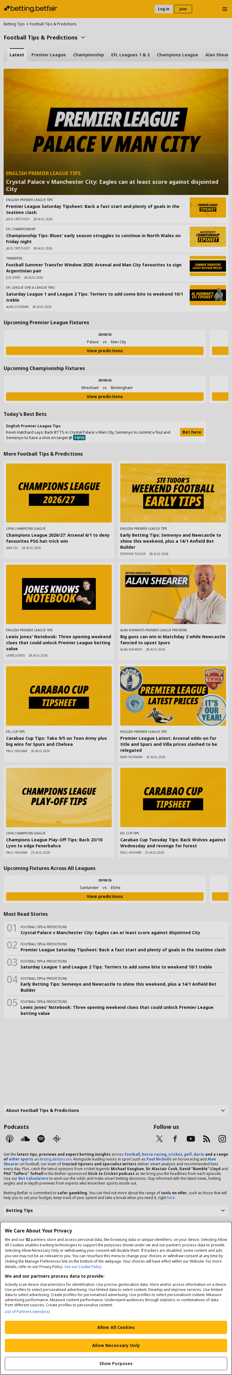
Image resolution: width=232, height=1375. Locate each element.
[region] (116, 1298)
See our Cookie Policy (83, 1266)
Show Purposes (116, 1363)
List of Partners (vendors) (27, 1311)
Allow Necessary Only (116, 1345)
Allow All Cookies (116, 1327)
